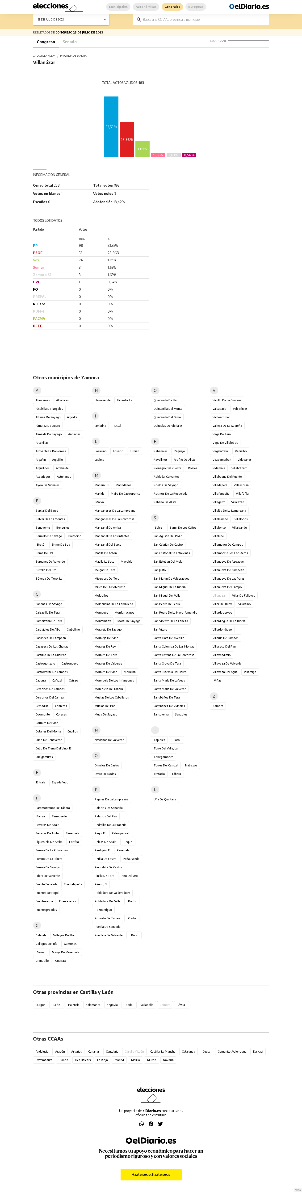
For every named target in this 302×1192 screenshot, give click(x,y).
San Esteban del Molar (169, 561)
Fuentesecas (67, 901)
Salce (158, 527)
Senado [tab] (70, 41)
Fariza (41, 816)
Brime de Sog (61, 544)
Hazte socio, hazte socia (151, 1174)
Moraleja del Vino (106, 638)
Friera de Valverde (48, 876)
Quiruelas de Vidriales (168, 425)
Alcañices (62, 400)
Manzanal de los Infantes (112, 536)
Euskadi (258, 1051)
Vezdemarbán (222, 459)
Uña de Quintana (165, 799)
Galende (41, 935)
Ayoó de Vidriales (47, 485)
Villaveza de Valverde (227, 663)
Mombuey (101, 612)
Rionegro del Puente (167, 468)
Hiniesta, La (124, 400)
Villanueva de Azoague (228, 561)
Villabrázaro (239, 468)
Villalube (218, 536)
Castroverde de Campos (52, 672)
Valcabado (219, 408)
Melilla (135, 1060)
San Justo (160, 570)
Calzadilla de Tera (48, 612)
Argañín (41, 459)
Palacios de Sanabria (109, 808)
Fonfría (74, 842)
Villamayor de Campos (228, 544)
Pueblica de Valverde (109, 935)
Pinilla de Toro (104, 876)
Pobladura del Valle (108, 901)
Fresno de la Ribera (49, 859)
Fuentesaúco (44, 901)
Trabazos (191, 765)
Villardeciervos (222, 612)
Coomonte (43, 714)
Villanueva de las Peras (228, 578)
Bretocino (74, 536)
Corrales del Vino (47, 723)
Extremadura (44, 1060)
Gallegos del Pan (64, 935)
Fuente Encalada (47, 884)
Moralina (130, 672)
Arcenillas (42, 442)
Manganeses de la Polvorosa (114, 519)
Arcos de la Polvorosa (51, 451)
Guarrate (61, 960)
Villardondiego (222, 629)
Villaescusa (241, 485)
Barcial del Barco (47, 510)
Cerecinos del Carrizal (50, 697)
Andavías (74, 434)
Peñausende (131, 859)
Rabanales (161, 451)
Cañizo (73, 680)
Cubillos (72, 731)
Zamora (218, 706)
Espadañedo (60, 782)
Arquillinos (43, 468)
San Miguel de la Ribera (170, 587)
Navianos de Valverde (109, 740)
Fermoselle (59, 816)
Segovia (112, 1005)
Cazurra (41, 680)
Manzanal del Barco (108, 544)
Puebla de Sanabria (108, 927)
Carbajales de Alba (48, 629)
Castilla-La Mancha (163, 1051)
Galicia (63, 1060)
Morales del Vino (106, 672)
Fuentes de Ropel (47, 893)
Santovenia (161, 714)
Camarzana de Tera (49, 621)
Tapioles (159, 740)
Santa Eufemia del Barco (170, 672)
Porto (132, 901)
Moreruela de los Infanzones (114, 680)
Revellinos (161, 459)
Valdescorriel (221, 417)
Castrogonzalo (45, 663)
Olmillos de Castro (107, 765)
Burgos (40, 1005)
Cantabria (112, 1051)
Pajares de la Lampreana (111, 799)
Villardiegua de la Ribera (229, 621)
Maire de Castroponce (125, 493)
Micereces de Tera (107, 578)
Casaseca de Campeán (51, 638)
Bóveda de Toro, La (49, 578)
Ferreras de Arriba (47, 833)
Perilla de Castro (106, 859)
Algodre (72, 417)
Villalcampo (220, 519)
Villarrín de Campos (226, 638)
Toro (176, 740)
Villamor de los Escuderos (230, 553)
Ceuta (206, 1051)
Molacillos (101, 595)
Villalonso (219, 527)
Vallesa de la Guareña (227, 425)
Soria (129, 1005)
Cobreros (61, 706)
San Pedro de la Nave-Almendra (175, 612)
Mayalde (126, 561)
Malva (100, 502)
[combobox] (204, 19)
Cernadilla (42, 706)
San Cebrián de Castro (168, 544)
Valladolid (146, 1005)
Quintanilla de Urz (166, 400)
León (57, 1005)
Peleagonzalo (121, 833)
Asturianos (64, 476)
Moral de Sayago (129, 621)
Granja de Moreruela (65, 952)
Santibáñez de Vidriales (169, 706)
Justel (117, 425)
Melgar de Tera (105, 570)
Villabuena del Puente (227, 476)
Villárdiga (250, 672)
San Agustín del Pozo (168, 536)
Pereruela (123, 850)
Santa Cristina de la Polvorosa (174, 655)
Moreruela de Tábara (109, 689)
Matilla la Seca (104, 561)
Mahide (100, 493)
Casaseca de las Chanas (52, 646)
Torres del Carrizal (166, 765)
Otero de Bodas (105, 774)
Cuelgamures (44, 757)
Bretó (40, 544)
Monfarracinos (124, 612)
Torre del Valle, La (166, 748)
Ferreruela (72, 833)
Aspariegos (43, 476)
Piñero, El (101, 884)
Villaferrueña (221, 493)
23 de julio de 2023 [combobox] (51, 19)
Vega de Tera (222, 434)
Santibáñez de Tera (167, 697)
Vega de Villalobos (225, 442)
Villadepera (220, 485)
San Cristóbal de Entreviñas (172, 553)
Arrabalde (62, 468)
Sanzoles (181, 714)
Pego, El (100, 833)
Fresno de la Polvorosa (52, 850)
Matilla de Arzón (106, 553)
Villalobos (241, 519)
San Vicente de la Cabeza (171, 621)
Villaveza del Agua (225, 672)
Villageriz (219, 502)
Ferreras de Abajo (47, 825)
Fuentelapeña (73, 884)
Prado (132, 918)
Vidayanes (245, 459)
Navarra (168, 1060)
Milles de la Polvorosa (110, 587)
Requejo (179, 451)
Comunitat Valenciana (232, 1051)
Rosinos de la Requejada (171, 493)
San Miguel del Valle (167, 595)
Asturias (76, 1051)
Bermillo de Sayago (49, 536)
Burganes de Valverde (50, 561)
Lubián (134, 451)
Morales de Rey (105, 646)
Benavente (43, 527)
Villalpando (239, 527)
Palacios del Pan (106, 816)
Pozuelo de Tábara (108, 918)
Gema (41, 952)
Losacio (118, 451)
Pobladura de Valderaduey (112, 893)
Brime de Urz (44, 553)
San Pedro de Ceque (167, 604)
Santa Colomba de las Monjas (174, 646)
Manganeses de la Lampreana (115, 510)
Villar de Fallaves (243, 595)
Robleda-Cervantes (166, 476)
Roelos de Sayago (166, 485)
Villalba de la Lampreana (229, 510)
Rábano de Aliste (165, 502)
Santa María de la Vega (169, 680)
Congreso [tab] (46, 41)
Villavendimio (222, 655)
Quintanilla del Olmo (167, 417)
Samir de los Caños (183, 527)
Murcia (151, 1060)
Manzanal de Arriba (108, 527)
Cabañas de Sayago (49, 604)
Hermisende (103, 400)
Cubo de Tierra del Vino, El (53, 748)
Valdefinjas (240, 408)
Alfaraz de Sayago (48, 417)
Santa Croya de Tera (167, 663)
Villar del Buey (222, 604)
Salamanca (93, 1005)
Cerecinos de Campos (50, 689)
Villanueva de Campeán (228, 570)
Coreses (61, 714)
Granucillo (42, 960)
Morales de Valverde (108, 663)
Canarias (94, 1051)
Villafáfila (242, 493)
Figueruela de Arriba (49, 842)
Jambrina (100, 425)
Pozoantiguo (103, 910)
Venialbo (241, 451)
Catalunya (188, 1051)
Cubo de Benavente (49, 740)
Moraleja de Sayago (108, 629)
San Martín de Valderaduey (171, 578)
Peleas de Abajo (106, 842)
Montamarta (103, 621)
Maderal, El (102, 485)
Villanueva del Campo (227, 587)
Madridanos (123, 485)
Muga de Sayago (106, 714)
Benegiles (62, 527)
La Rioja (102, 1060)
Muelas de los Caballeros (112, 697)
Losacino (101, 451)
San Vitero (160, 629)
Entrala (40, 782)
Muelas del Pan (105, 706)
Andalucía (42, 1051)
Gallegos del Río (47, 943)
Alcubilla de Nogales (49, 408)
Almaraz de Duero (48, 425)
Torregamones (163, 757)
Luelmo (100, 459)
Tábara (176, 774)
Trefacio (159, 774)
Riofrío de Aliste (185, 459)
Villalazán (237, 502)
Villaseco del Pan (224, 646)
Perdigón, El (102, 850)
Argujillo (57, 459)
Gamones (70, 943)
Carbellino (73, 629)
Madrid (119, 1060)
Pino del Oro (129, 876)
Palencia (74, 1005)
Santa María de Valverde (170, 689)
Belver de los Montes (50, 519)
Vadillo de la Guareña (227, 400)
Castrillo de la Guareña (51, 655)
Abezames (43, 400)
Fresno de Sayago (48, 867)
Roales (192, 468)
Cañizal (57, 680)
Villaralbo (244, 604)
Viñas (217, 680)
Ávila (181, 1005)
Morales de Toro (106, 655)
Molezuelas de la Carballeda (114, 604)
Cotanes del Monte (48, 731)
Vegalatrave (221, 451)
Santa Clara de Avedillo (169, 638)
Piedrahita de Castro (108, 867)
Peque (128, 842)
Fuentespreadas (46, 910)
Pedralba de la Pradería (110, 825)
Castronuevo (70, 663)
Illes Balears (83, 1060)
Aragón (60, 1051)
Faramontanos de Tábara (53, 808)
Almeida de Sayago (49, 434)
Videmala (219, 468)
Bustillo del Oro (46, 570)
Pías (134, 935)
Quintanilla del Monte (168, 408)
